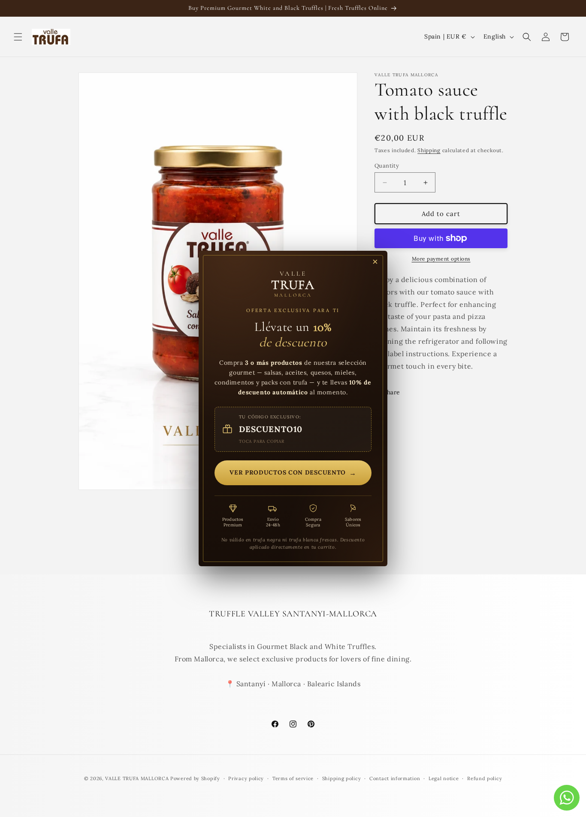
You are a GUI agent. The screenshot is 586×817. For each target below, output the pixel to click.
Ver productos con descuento (293, 473)
